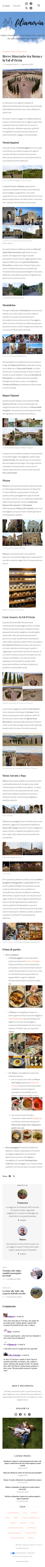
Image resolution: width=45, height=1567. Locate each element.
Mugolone (37, 1118)
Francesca (9, 64)
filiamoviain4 (30, 1533)
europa (34, 1513)
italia (19, 52)
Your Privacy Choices (24, 1553)
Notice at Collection (22, 1556)
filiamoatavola (14, 1533)
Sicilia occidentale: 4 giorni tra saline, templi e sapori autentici (22, 1497)
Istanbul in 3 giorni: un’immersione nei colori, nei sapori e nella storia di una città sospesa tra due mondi (22, 1463)
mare (16, 1518)
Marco (16, 64)
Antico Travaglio (33, 961)
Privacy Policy (22, 1545)
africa (31, 1538)
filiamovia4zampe (15, 1528)
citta (24, 52)
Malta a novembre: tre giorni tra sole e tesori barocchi (22, 1488)
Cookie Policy (22, 1548)
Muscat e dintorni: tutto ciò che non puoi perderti (22, 1473)
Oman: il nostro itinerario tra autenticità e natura (23, 1480)
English (16, 6)
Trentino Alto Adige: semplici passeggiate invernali (11, 1273)
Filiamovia (19, 1561)
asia (32, 1523)
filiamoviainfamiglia (30, 1518)
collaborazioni (17, 1538)
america (23, 1523)
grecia (13, 1523)
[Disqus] (22, 1343)
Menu (7, 6)
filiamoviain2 (9, 52)
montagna (31, 1528)
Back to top (35, 1545)
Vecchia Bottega (15, 1018)
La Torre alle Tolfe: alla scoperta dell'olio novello (14, 1292)
